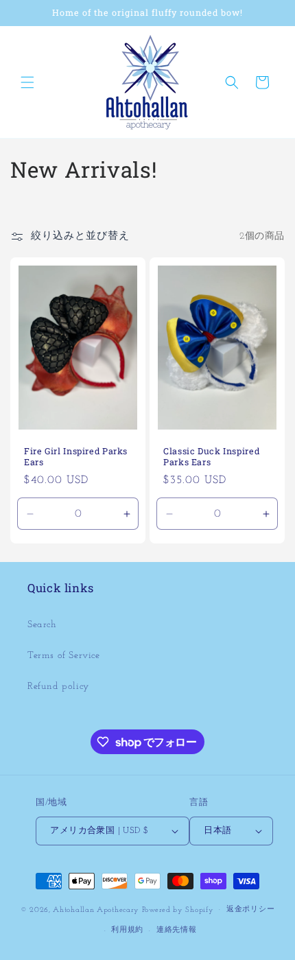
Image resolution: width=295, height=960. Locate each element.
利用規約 (127, 930)
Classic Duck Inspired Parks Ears (211, 456)
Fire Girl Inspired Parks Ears (76, 456)
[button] (27, 82)
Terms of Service (63, 656)
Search (42, 625)
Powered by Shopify (178, 909)
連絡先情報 (176, 930)
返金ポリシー (250, 909)
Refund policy (58, 686)
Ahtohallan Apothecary (96, 909)
